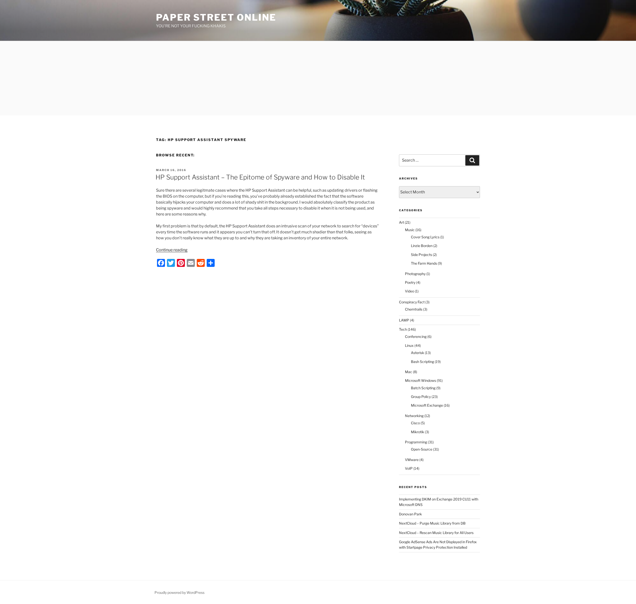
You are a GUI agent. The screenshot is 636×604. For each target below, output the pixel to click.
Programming (416, 442)
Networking (414, 416)
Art (401, 222)
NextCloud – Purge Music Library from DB (432, 523)
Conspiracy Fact (412, 302)
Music (410, 230)
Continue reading (172, 250)
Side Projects (421, 254)
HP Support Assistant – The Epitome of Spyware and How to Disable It (260, 177)
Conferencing (416, 336)
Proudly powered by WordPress (179, 592)
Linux (409, 345)
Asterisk (417, 353)
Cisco (415, 423)
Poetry (410, 282)
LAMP (404, 320)
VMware (412, 460)
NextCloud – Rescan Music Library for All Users (436, 533)
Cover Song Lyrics (425, 237)
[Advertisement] (318, 78)
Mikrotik (417, 432)
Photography (415, 274)
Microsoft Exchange (427, 405)
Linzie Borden (422, 246)
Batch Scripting (423, 388)
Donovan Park (410, 514)
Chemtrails (413, 309)
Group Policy (421, 396)
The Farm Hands (424, 263)
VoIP (409, 468)
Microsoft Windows (420, 380)
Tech (403, 329)
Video (409, 291)
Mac (408, 372)
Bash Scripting (422, 361)
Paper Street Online (216, 17)
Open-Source (421, 449)
